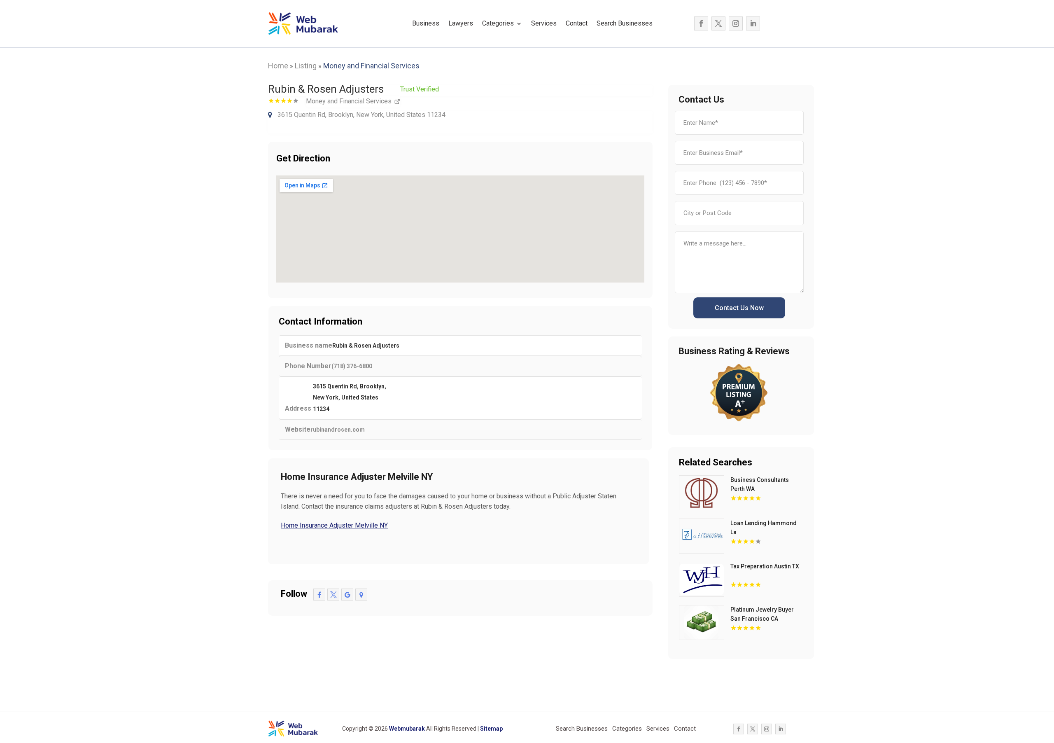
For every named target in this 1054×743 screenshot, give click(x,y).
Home (278, 65)
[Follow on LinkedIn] (753, 23)
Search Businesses (625, 23)
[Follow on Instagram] (736, 23)
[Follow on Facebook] (701, 23)
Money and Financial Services (371, 65)
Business (425, 23)
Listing (306, 65)
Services (544, 23)
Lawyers (460, 23)
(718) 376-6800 (351, 366)
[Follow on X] (718, 23)
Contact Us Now (739, 308)
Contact (577, 23)
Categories (498, 23)
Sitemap (491, 728)
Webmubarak (407, 728)
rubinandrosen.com (337, 429)
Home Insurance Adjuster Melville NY (334, 525)
